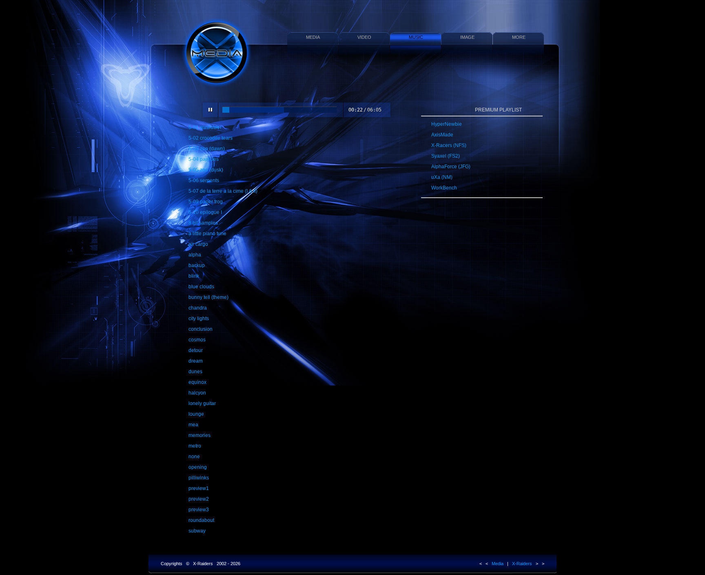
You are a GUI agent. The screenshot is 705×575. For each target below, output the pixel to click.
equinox (197, 382)
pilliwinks (198, 478)
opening (197, 467)
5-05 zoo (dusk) (205, 170)
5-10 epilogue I (205, 212)
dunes (195, 371)
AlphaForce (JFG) (450, 166)
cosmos (197, 340)
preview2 (198, 499)
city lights (198, 318)
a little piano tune (207, 233)
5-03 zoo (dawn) (206, 149)
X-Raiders (522, 563)
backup (196, 265)
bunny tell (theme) (208, 297)
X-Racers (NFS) (448, 145)
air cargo (198, 244)
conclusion (200, 329)
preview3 (198, 510)
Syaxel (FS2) (445, 156)
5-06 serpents (203, 180)
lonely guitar (202, 403)
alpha (194, 255)
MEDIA (313, 37)
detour (195, 350)
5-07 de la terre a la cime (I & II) (222, 191)
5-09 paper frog (205, 202)
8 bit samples (203, 223)
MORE (518, 37)
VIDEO (364, 37)
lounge (196, 414)
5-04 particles (203, 159)
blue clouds (201, 287)
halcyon (197, 393)
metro (194, 446)
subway (197, 531)
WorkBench (444, 188)
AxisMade (442, 135)
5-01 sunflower (205, 127)
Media (497, 563)
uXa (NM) (441, 177)
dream (195, 361)
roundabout (201, 520)
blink (193, 276)
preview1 (198, 488)
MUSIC (416, 37)
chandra (197, 308)
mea (193, 425)
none (194, 456)
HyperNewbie (446, 124)
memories (199, 435)
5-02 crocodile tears (210, 138)
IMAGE (467, 37)
